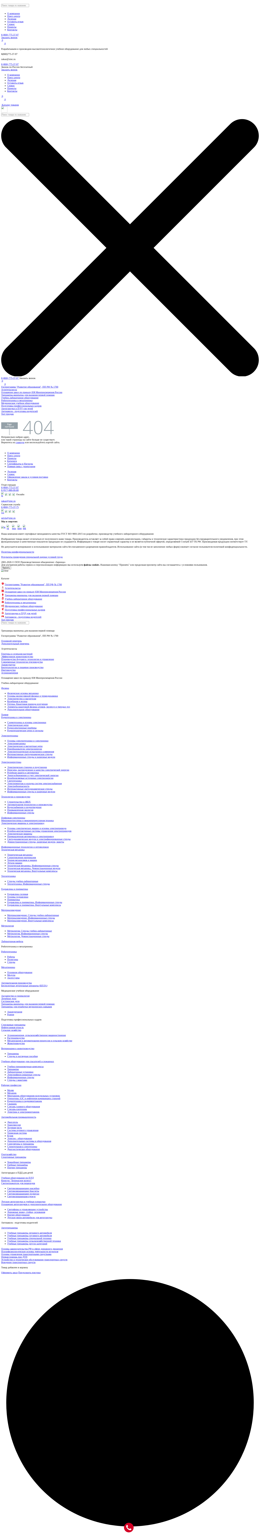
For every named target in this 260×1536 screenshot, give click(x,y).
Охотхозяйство (8, 1154)
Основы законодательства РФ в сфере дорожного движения (32, 1249)
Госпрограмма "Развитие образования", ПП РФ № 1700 (29, 387)
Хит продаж (7, 414)
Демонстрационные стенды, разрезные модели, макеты (35, 842)
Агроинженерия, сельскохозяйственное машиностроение (36, 1035)
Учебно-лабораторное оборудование (20, 397)
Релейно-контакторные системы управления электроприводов (39, 831)
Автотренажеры (9, 1227)
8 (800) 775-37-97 (10, 35)
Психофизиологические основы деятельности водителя (29, 1251)
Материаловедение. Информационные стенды (31, 918)
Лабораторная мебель (12, 941)
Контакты (12, 29)
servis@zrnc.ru (8, 518)
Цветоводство (8, 670)
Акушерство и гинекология (15, 996)
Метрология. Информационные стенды (27, 933)
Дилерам (11, 19)
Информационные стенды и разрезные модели (31, 757)
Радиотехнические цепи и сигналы (25, 730)
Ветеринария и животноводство (17, 1048)
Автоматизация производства (16, 983)
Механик (12, 1093)
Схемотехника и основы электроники (26, 722)
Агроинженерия (9, 673)
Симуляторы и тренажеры (20, 1144)
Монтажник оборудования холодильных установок (33, 1095)
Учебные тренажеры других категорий (27, 1243)
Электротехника (9, 735)
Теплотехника (8, 876)
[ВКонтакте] (9, 527)
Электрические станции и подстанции (27, 767)
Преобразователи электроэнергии (24, 749)
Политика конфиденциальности (17, 552)
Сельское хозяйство (11, 1030)
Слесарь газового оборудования (23, 1106)
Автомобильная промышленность (18, 1117)
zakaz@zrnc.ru (8, 501)
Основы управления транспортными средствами (26, 1254)
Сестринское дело (10, 1001)
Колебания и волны (17, 701)
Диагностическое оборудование (23, 1149)
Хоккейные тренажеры (19, 1162)
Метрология (7, 925)
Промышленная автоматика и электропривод (30, 836)
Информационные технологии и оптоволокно (25, 847)
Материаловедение (11, 910)
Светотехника (14, 781)
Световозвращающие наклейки (23, 1188)
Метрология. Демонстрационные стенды (28, 936)
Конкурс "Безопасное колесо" (16, 1180)
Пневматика (13, 899)
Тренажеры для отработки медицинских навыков (26, 1006)
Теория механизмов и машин (22, 860)
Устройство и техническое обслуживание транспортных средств (34, 1259)
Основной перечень (11, 641)
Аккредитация (14, 1012)
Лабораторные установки (20, 1072)
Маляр (10, 1090)
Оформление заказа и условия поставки (27, 477)
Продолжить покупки (29, 1272)
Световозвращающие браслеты (23, 1191)
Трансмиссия (14, 1125)
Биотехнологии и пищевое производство (22, 667)
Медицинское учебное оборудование (20, 403)
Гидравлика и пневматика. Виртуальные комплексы (34, 905)
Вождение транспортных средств (18, 1262)
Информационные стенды (20, 812)
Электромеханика (16, 743)
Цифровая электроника (13, 818)
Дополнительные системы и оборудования (29, 1141)
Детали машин (14, 863)
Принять (6, 568)
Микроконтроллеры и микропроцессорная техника (27, 820)
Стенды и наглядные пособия (22, 1056)
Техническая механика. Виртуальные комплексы (32, 871)
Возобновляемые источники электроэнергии (30, 778)
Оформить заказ (9, 1272)
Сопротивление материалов (21, 857)
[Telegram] (3, 527)
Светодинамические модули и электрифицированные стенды (39, 839)
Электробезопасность (18, 786)
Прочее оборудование (18, 1215)
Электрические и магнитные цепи (25, 746)
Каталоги (12, 461)
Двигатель (12, 1122)
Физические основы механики (23, 693)
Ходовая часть (14, 1127)
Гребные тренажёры (17, 1165)
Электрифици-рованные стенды (23, 1074)
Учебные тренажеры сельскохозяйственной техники (34, 1241)
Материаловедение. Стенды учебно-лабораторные (33, 915)
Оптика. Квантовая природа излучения (27, 704)
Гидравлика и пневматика (14, 889)
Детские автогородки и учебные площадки (23, 1201)
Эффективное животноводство (17, 656)
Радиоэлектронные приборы (22, 728)
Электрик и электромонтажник (23, 1112)
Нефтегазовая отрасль (12, 1027)
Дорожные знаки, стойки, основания (26, 1212)
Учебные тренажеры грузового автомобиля (29, 1235)
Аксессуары (13, 978)
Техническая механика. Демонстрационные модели (33, 868)
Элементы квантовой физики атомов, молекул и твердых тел (38, 707)
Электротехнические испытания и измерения (30, 751)
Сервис (11, 24)
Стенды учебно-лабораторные (22, 881)
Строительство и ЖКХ (19, 802)
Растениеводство (16, 1038)
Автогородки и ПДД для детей (17, 408)
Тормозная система (17, 1133)
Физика (5, 688)
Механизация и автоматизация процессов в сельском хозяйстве (39, 1040)
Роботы (11, 956)
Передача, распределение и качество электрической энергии (38, 770)
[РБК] (25, 527)
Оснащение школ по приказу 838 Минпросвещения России (31, 392)
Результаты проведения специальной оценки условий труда (32, 557)
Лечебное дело (8, 998)
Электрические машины (19, 833)
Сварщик (12, 1104)
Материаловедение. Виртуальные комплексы (30, 920)
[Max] (14, 527)
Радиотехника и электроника (16, 717)
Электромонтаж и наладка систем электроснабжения (34, 783)
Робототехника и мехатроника (16, 400)
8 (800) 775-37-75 (10, 507)
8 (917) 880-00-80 (10, 490)
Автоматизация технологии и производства (29, 804)
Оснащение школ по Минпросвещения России (35, 591)
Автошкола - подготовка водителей (19, 411)
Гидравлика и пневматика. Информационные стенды (34, 902)
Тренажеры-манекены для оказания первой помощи (28, 395)
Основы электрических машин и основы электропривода (36, 828)
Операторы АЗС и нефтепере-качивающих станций (33, 1098)
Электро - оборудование (19, 1138)
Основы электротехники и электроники (27, 740)
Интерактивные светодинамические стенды (30, 754)
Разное (10, 1014)
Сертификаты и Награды (20, 463)
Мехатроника (8, 967)
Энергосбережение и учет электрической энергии (33, 775)
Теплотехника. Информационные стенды (28, 884)
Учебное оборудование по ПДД (17, 1178)
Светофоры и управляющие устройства (27, 1209)
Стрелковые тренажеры (13, 1024)
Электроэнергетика (11, 762)
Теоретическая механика (19, 855)
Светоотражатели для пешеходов (18, 1183)
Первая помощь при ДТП (14, 1257)
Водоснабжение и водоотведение (24, 807)
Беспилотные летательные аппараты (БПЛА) (24, 985)
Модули (11, 975)
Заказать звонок (27, 378)
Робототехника (9, 951)
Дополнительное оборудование (23, 709)
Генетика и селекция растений (16, 654)
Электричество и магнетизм (21, 698)
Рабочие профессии (11, 1085)
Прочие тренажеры (17, 1167)
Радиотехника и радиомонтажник (24, 1101)
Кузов (10, 1135)
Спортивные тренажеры (13, 1157)
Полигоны (12, 959)
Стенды (11, 962)
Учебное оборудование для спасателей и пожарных (27, 1061)
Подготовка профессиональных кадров (21, 406)
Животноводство (16, 1043)
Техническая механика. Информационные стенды (33, 865)
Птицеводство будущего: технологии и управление (27, 659)
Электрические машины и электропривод (22, 823)
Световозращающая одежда (21, 1196)
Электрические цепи (18, 725)
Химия (4, 714)
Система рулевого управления (22, 1130)
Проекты (11, 27)
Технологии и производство (15, 796)
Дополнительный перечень (15, 643)
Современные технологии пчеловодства (22, 662)
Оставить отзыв (15, 21)
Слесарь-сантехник (17, 1109)
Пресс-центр (13, 16)
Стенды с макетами (17, 1080)
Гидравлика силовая (17, 894)
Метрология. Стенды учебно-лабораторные (29, 931)
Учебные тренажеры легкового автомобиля (29, 1233)
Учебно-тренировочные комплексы (25, 1066)
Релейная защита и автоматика (23, 772)
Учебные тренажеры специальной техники (29, 1238)
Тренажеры (13, 1053)
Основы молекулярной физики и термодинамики (32, 696)
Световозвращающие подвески (23, 1193)
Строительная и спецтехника (22, 1146)
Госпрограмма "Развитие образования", (33, 584)
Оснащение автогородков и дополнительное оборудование (31, 1204)
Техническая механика (13, 849)
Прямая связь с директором (21, 466)
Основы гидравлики (17, 897)
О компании (13, 13)
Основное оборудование (19, 972)
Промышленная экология (20, 810)
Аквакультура (8, 664)
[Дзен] (19, 527)
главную (20, 442)
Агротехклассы (9, 389)
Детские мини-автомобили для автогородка (29, 1217)
